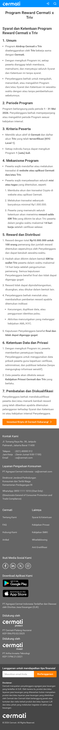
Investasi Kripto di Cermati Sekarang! (28, 422)
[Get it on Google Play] (29, 583)
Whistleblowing (39, 539)
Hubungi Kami (9, 532)
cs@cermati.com (24, 457)
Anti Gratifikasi (39, 547)
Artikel (5, 539)
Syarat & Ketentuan (42, 517)
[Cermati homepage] (14, 715)
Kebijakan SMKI (40, 532)
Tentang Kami (9, 517)
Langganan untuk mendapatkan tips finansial (28, 668)
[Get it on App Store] (29, 593)
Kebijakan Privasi (40, 524)
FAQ (4, 524)
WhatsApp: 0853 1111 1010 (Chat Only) (22, 491)
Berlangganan (45, 674)
